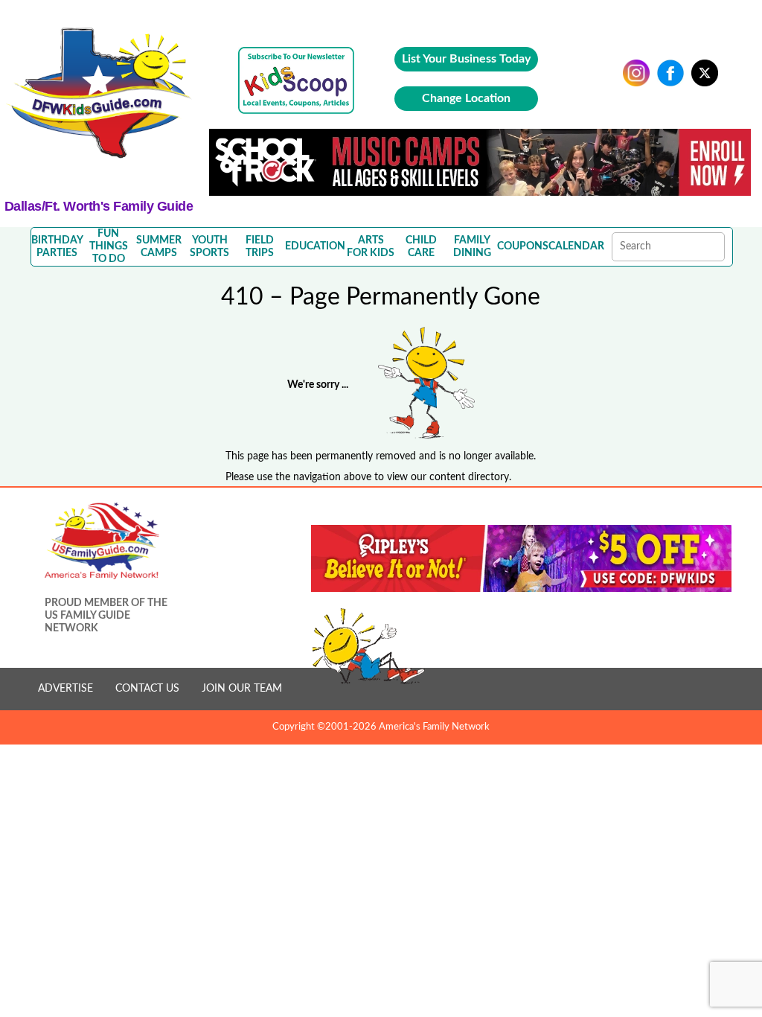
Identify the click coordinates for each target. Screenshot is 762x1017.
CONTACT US (147, 688)
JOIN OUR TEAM (242, 688)
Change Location (466, 98)
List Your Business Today (466, 59)
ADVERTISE (65, 688)
